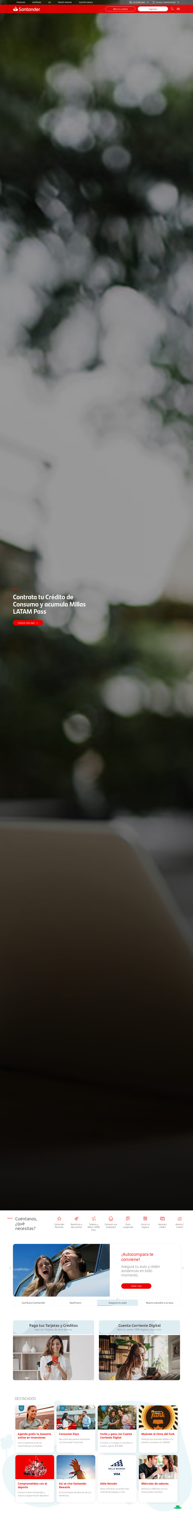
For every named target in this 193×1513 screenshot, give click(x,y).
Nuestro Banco (86, 2)
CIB (49, 2)
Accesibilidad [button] (139, 2)
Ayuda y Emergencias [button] (166, 2)
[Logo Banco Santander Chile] (26, 9)
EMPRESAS (36, 2)
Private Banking (65, 2)
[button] (120, 8)
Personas (21, 2)
